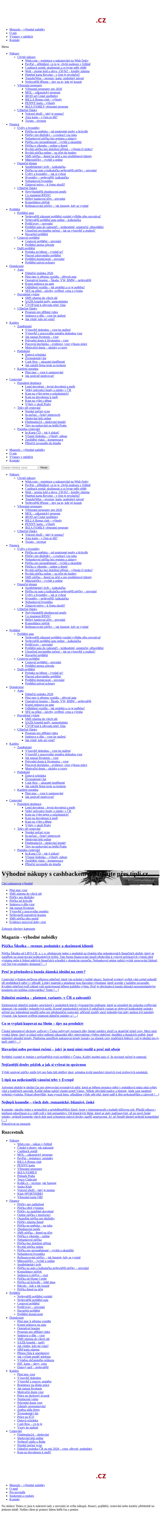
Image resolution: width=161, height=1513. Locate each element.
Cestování (15, 800)
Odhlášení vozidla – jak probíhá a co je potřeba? (55, 708)
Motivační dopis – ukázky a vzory (46, 768)
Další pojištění (26, 669)
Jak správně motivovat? (39, 797)
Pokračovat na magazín (16, 1123)
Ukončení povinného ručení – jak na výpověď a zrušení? (60, 651)
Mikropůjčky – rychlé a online (44, 580)
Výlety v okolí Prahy (38, 825)
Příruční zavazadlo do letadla (43, 864)
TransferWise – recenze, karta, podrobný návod (54, 499)
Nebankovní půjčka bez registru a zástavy (51, 559)
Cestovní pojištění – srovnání (43, 662)
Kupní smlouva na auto (39, 704)
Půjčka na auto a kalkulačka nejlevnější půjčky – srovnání (61, 591)
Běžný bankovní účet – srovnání (45, 619)
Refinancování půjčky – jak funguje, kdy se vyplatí (56, 626)
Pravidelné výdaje (28, 715)
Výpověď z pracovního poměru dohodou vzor (53, 754)
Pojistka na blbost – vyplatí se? (44, 673)
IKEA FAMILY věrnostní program (46, 527)
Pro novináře (17, 1492)
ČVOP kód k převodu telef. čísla (45, 726)
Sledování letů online (38, 839)
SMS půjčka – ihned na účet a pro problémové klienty (58, 577)
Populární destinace (29, 804)
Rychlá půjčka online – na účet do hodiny (51, 573)
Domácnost (16, 687)
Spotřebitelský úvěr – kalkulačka (45, 587)
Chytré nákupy (26, 478)
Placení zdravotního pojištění (43, 676)
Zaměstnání (24, 747)
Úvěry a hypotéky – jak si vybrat (45, 595)
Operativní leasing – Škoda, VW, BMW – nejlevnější (58, 701)
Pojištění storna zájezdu (39, 665)
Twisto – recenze (35, 541)
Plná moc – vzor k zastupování (44, 793)
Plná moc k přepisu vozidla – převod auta (50, 697)
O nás (13, 33)
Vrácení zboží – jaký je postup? (44, 534)
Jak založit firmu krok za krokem (45, 786)
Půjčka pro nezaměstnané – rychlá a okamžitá (53, 563)
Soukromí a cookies (21, 1495)
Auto (20, 690)
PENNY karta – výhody (40, 524)
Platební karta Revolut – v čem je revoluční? (52, 495)
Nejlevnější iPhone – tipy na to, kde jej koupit (53, 502)
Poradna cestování (28, 850)
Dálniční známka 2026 (39, 694)
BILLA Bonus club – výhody (43, 520)
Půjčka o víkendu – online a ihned (46, 566)
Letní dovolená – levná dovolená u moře (50, 807)
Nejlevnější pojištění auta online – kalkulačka (53, 641)
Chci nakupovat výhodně (17, 883)
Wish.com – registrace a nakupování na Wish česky (57, 481)
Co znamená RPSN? (38, 616)
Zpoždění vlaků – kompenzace (44, 860)
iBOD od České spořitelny (41, 517)
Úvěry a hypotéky (28, 549)
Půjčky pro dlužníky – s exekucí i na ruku (51, 556)
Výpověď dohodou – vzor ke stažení (47, 750)
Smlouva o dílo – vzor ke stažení (45, 736)
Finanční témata (27, 584)
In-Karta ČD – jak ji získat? (42, 853)
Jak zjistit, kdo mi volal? (40, 740)
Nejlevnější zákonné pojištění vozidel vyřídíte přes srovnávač (63, 637)
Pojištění (14, 630)
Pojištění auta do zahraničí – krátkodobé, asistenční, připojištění (64, 648)
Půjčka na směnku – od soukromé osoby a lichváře (56, 552)
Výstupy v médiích (21, 36)
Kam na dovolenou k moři (41, 818)
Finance (14, 545)
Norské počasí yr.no (37, 832)
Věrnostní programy (29, 506)
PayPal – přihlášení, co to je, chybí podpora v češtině (58, 485)
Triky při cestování (28, 828)
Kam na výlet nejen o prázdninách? (47, 814)
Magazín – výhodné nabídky (27, 29)
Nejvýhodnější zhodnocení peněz (45, 612)
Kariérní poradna (27, 789)
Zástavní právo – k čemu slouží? (45, 605)
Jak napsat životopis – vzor (42, 758)
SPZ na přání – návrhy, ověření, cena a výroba (54, 711)
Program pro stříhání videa (41, 733)
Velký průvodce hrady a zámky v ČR (48, 811)
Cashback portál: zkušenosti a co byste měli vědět (55, 488)
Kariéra (14, 743)
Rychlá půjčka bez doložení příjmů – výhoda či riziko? (59, 570)
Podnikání (23, 772)
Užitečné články (27, 531)
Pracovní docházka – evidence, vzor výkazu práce (56, 765)
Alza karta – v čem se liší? (41, 538)
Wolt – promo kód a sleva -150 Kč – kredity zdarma (57, 492)
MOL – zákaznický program (42, 513)
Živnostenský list (35, 779)
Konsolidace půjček (37, 623)
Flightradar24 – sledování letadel (45, 843)
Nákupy (14, 474)
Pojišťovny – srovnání (39, 644)
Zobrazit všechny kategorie (18, 928)
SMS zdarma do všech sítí (41, 719)
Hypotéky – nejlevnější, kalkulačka (47, 598)
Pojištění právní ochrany (40, 683)
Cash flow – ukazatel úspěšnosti (45, 782)
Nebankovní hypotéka (39, 602)
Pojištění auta (25, 634)
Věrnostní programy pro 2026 (43, 510)
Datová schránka (35, 775)
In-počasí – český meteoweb (42, 835)
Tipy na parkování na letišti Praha (46, 846)
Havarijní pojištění (36, 655)
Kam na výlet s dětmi (38, 821)
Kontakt (14, 40)
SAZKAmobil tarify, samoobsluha (46, 722)
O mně (13, 1488)
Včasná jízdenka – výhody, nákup (46, 857)
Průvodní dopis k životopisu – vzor (47, 761)
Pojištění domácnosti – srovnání (44, 680)
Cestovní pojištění (28, 658)
